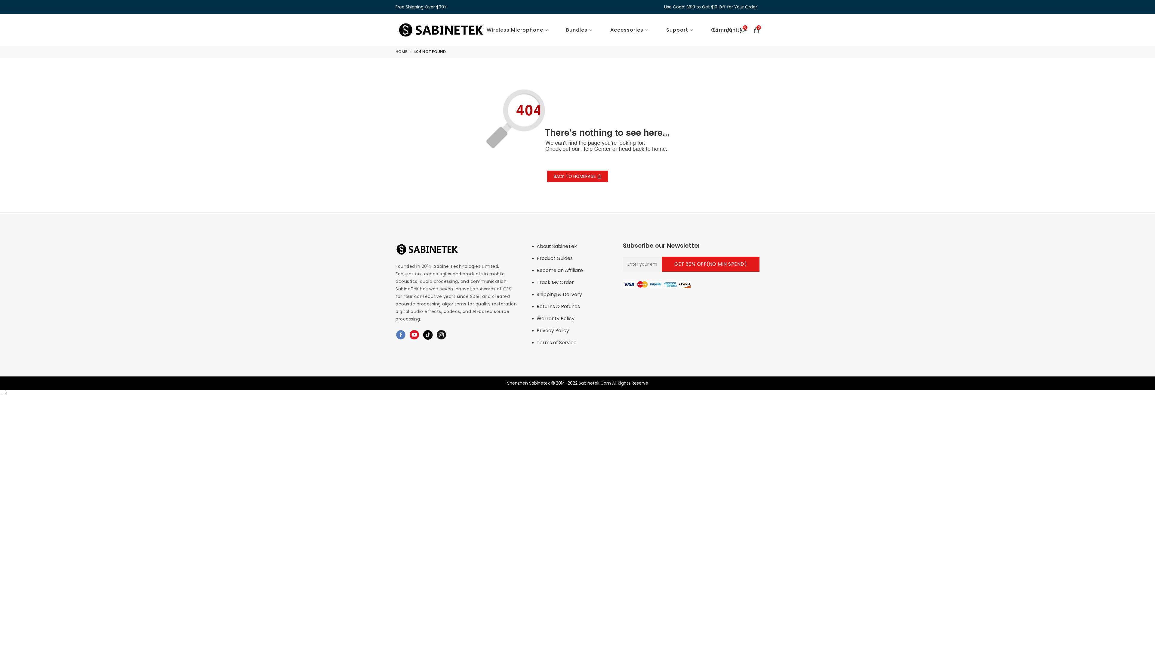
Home (401, 51)
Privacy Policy (553, 330)
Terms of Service (557, 342)
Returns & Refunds (558, 306)
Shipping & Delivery (559, 294)
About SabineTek (557, 246)
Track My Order (555, 282)
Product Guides (555, 258)
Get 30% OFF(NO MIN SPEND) (710, 264)
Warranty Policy (555, 318)
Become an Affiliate (560, 270)
